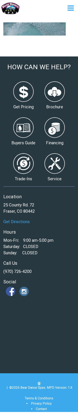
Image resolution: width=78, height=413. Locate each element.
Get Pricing (23, 106)
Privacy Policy (41, 403)
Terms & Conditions (39, 398)
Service (55, 178)
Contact (41, 409)
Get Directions (16, 221)
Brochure (54, 106)
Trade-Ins (23, 178)
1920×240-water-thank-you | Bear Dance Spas (10, 8)
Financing (54, 142)
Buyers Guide (23, 142)
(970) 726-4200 (17, 271)
